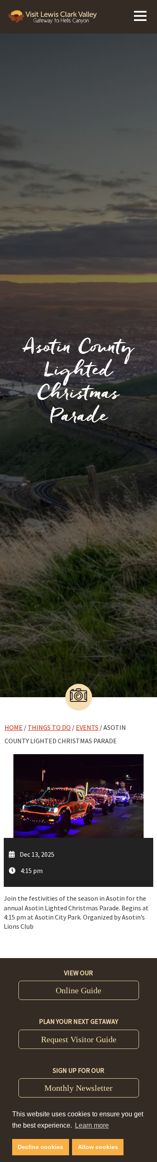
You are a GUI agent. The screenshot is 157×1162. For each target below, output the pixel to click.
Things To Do (49, 727)
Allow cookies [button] (98, 1147)
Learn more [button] (92, 1125)
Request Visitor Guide (78, 1039)
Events (87, 727)
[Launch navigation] (140, 14)
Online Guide (78, 990)
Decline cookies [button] (40, 1147)
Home (14, 727)
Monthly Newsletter (78, 1087)
